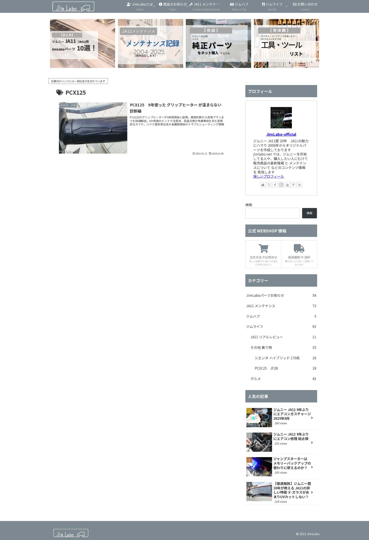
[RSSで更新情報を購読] (299, 185)
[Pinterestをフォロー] (293, 185)
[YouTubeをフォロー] (287, 185)
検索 (248, 204)
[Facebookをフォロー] (275, 185)
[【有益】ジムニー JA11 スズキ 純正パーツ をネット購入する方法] (218, 43)
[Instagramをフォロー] (281, 185)
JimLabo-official (281, 134)
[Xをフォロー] (269, 185)
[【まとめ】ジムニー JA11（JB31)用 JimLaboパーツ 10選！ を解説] (82, 43)
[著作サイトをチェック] (263, 185)
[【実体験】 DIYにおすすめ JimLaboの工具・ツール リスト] (286, 43)
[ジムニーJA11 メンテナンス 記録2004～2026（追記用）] (150, 43)
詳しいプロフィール (268, 176)
